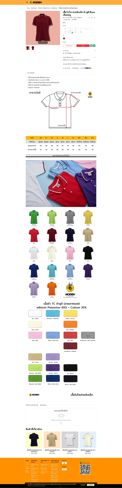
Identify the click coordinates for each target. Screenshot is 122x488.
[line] (81, 461)
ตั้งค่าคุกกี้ (83, 485)
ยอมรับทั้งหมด (90, 485)
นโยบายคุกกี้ (42, 485)
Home (28, 8)
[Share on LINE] (90, 68)
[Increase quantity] (76, 42)
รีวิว (61, 423)
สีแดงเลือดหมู (54, 8)
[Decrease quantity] (71, 42)
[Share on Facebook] (85, 68)
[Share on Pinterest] (89, 68)
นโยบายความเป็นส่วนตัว (33, 485)
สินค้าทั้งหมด (34, 8)
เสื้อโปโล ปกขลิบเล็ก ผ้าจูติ (44, 8)
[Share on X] (87, 68)
